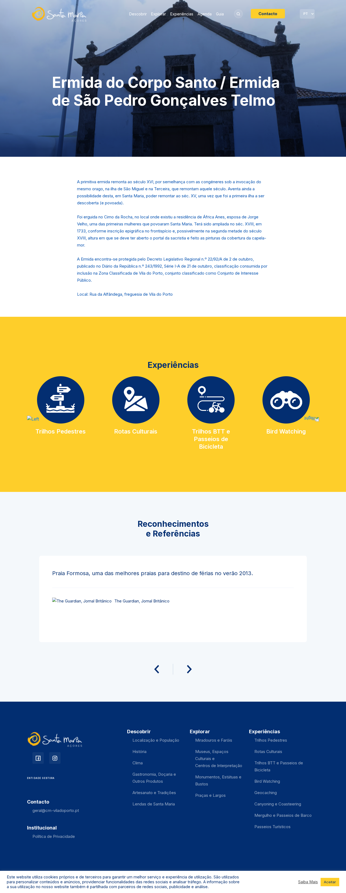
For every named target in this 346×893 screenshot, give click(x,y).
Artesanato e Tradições (154, 792)
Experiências (181, 14)
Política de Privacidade (53, 836)
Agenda (205, 14)
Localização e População (155, 740)
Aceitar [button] (330, 882)
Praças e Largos (210, 795)
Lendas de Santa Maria (153, 804)
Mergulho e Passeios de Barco (283, 815)
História (139, 751)
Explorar (158, 14)
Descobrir (138, 14)
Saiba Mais (308, 881)
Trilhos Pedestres (270, 740)
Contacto (267, 13)
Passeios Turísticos (272, 826)
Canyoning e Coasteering (277, 804)
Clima (137, 762)
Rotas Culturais (268, 751)
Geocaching (265, 792)
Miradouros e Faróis (213, 740)
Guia (220, 14)
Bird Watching (267, 781)
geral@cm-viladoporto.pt (55, 810)
